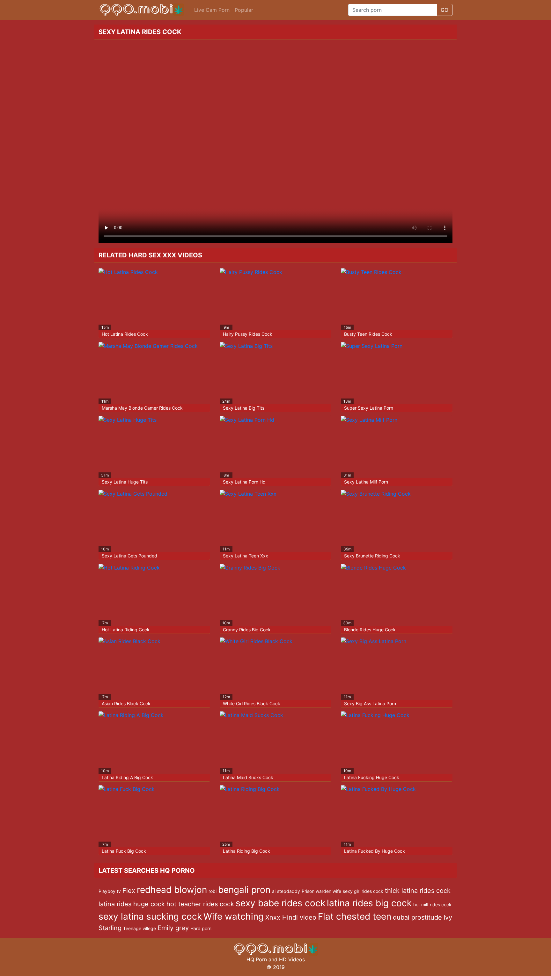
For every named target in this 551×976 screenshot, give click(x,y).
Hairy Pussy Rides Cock (247, 334)
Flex (128, 890)
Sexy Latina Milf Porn (366, 481)
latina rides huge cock (132, 904)
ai (274, 891)
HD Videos (292, 959)
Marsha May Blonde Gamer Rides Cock (142, 408)
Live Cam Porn (212, 10)
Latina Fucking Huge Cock (371, 777)
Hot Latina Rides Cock (125, 334)
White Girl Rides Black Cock (251, 703)
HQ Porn (256, 959)
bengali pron (244, 889)
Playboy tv (110, 891)
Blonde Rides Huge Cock (370, 629)
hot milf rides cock (432, 904)
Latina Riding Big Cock (246, 851)
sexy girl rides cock (363, 891)
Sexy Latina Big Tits (243, 408)
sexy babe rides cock (280, 903)
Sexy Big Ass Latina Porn (370, 703)
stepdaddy (288, 891)
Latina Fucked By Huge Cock (374, 851)
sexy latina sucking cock (150, 916)
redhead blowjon (172, 889)
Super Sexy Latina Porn (368, 408)
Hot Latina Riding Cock (126, 629)
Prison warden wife (321, 891)
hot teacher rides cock (200, 904)
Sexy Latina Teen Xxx (245, 555)
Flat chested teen (354, 916)
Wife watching (233, 916)
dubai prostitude (417, 917)
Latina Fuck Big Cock (124, 851)
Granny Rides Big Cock (247, 629)
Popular (244, 10)
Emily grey (173, 928)
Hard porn (200, 928)
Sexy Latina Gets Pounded (129, 555)
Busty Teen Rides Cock (368, 334)
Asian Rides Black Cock (126, 703)
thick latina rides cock (418, 890)
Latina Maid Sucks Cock (248, 777)
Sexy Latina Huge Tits (125, 481)
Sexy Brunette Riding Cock (372, 555)
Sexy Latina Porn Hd (244, 481)
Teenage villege (139, 928)
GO (444, 10)
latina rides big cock (369, 903)
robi (213, 891)
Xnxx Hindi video (290, 917)
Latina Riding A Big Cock (127, 777)
